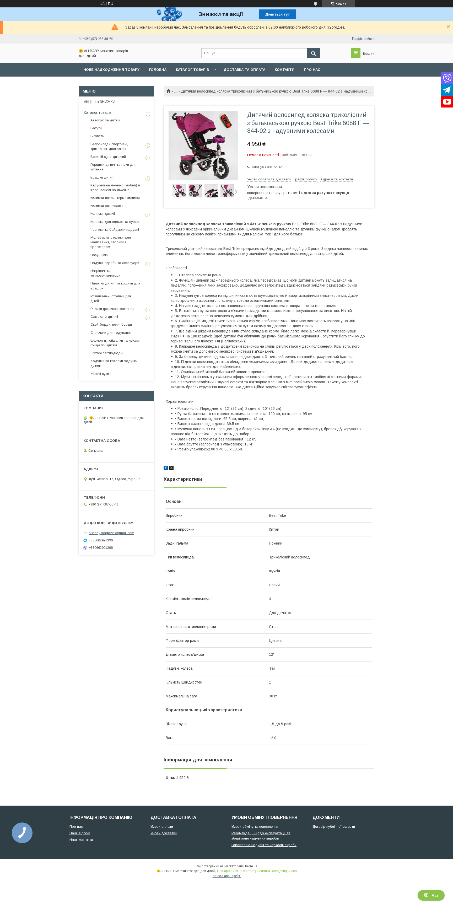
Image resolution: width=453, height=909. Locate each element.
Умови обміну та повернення (254, 827)
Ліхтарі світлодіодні (106, 353)
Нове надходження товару (111, 70)
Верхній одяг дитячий (108, 157)
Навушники (99, 255)
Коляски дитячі (102, 214)
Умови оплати (161, 827)
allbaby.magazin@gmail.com (111, 533)
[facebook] (166, 468)
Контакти (284, 70)
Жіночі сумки (100, 374)
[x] (171, 468)
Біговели (97, 136)
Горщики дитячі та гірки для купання (113, 167)
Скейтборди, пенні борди (111, 324)
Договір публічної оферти (333, 827)
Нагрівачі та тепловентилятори (105, 273)
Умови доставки (163, 833)
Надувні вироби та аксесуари (114, 263)
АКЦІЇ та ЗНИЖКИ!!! (101, 102)
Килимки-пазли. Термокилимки (115, 198)
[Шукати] (313, 53)
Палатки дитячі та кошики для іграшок (115, 285)
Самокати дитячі (104, 317)
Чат (435, 895)
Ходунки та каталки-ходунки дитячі (114, 363)
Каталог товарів (192, 70)
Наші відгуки (79, 833)
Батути (96, 128)
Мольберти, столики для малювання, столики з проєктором (110, 242)
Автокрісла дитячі (105, 120)
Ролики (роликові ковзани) (112, 309)
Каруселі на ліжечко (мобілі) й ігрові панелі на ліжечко (115, 187)
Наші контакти (81, 840)
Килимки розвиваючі (106, 206)
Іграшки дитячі (102, 177)
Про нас (312, 70)
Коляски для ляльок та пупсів (114, 222)
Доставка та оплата (244, 70)
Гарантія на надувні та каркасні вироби (263, 845)
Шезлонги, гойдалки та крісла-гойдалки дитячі (115, 342)
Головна (157, 70)
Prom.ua (251, 866)
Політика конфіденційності (277, 871)
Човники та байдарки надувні (114, 230)
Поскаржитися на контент (236, 871)
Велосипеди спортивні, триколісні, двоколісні (109, 146)
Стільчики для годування (111, 333)
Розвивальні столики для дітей (111, 298)
